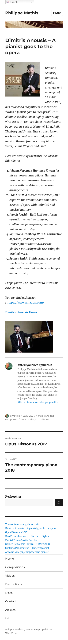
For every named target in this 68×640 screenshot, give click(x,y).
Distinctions (13, 584)
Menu (57, 12)
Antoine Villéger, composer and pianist (26, 552)
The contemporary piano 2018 (22, 524)
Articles (10, 610)
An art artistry (28, 419)
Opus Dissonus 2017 (16, 532)
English (13, 2)
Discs (9, 592)
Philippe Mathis (21, 12)
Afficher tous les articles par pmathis (37, 402)
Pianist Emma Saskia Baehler (21, 540)
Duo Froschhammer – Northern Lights (27, 536)
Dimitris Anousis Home (21, 312)
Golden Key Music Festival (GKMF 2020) (27, 544)
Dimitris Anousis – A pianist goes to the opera (30, 528)
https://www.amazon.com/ (25, 302)
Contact (11, 601)
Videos (10, 575)
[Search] (59, 502)
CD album (43, 419)
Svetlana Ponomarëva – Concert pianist (27, 548)
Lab (7, 618)
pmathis (15, 415)
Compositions (15, 567)
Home (9, 558)
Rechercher (13, 496)
